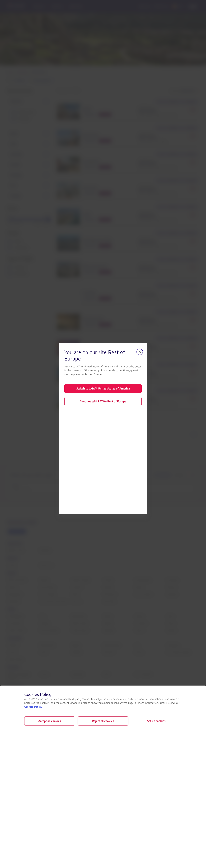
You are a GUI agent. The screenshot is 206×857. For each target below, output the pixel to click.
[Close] (139, 351)
